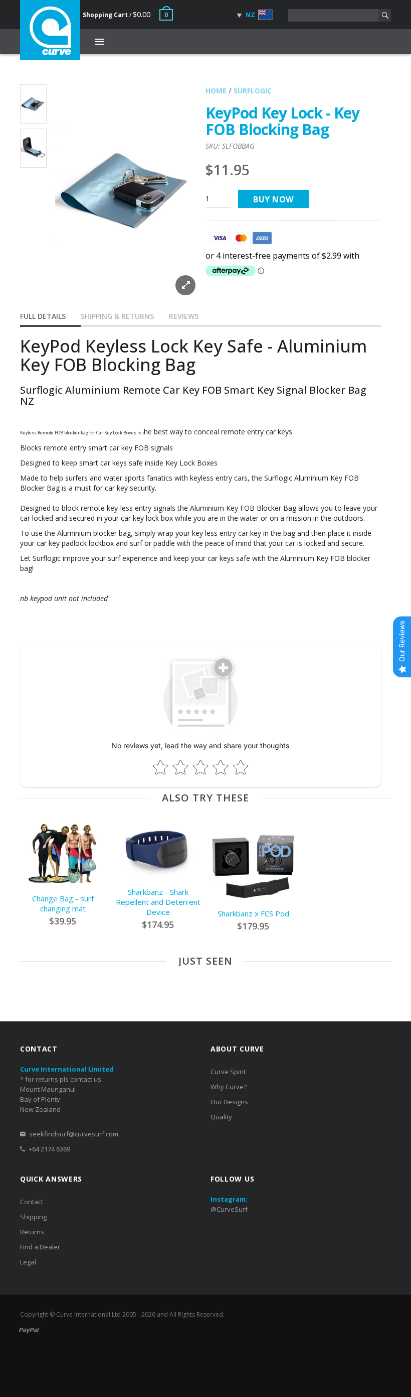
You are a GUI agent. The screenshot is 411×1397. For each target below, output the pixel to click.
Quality (221, 1116)
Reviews (183, 316)
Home (216, 90)
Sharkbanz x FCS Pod (253, 913)
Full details (43, 316)
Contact (31, 1201)
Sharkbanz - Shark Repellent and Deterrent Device (158, 902)
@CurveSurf (229, 1209)
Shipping (33, 1216)
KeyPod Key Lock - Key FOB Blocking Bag (282, 121)
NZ (249, 14)
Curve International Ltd (88, 1314)
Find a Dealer (40, 1246)
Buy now (273, 199)
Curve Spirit (228, 1071)
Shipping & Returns (117, 316)
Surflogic (253, 90)
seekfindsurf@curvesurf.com (73, 1133)
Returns (32, 1231)
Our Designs (229, 1101)
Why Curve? (229, 1086)
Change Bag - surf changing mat (63, 903)
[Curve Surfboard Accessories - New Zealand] (50, 30)
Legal (28, 1261)
